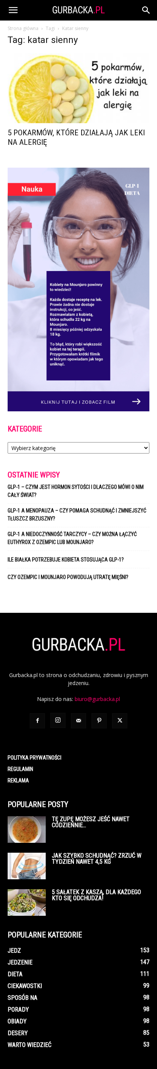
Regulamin (20, 769)
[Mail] (78, 720)
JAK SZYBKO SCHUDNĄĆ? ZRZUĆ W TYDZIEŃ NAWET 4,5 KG (96, 858)
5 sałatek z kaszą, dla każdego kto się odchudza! (96, 895)
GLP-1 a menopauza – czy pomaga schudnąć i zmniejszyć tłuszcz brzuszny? (77, 515)
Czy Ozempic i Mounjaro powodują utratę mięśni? (69, 577)
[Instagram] (58, 720)
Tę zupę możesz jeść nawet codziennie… (91, 822)
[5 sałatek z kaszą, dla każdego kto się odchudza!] (27, 902)
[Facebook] (37, 720)
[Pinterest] (99, 720)
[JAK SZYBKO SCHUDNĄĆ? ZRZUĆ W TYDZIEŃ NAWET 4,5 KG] (27, 866)
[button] (13, 10)
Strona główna (23, 28)
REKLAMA (18, 780)
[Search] (146, 10)
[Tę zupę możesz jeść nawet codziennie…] (27, 829)
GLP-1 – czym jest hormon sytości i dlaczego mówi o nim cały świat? (76, 491)
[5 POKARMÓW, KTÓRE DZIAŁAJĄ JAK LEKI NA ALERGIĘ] (78, 88)
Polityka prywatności (34, 758)
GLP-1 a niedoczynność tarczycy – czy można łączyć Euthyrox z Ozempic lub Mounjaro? (72, 538)
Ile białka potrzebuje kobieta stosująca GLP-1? (66, 560)
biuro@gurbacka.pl (97, 699)
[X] (119, 720)
